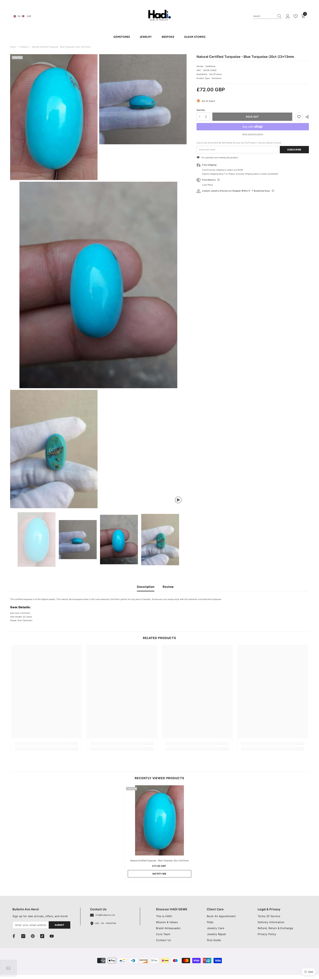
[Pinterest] (32, 936)
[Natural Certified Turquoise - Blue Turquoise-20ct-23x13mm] (159, 820)
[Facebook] (13, 936)
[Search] (267, 16)
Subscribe (294, 149)
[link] (46, 743)
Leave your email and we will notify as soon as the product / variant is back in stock (239, 142)
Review (168, 586)
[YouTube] (51, 936)
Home (13, 47)
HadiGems (210, 66)
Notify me (159, 873)
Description (145, 586)
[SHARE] (306, 117)
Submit (59, 924)
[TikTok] (42, 936)
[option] (36, 540)
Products (24, 47)
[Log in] (288, 16)
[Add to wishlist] (299, 117)
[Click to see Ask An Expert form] (8, 968)
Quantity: (201, 110)
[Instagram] (23, 936)
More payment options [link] (252, 134)
